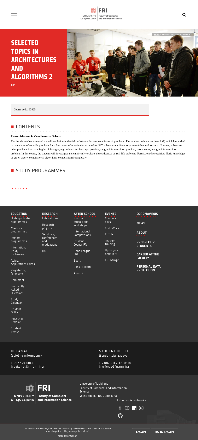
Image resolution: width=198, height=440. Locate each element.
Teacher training (110, 242)
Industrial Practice (17, 320)
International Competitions (82, 233)
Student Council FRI (81, 242)
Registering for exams (18, 272)
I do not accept (164, 432)
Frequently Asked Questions (17, 289)
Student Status (16, 330)
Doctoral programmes (19, 239)
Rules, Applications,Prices (23, 262)
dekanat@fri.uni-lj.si (29, 366)
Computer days (111, 220)
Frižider (109, 234)
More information (67, 435)
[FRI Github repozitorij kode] (120, 415)
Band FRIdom (82, 267)
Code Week (112, 228)
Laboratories (50, 218)
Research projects (48, 226)
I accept (141, 432)
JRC (44, 251)
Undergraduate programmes (20, 220)
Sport (77, 260)
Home (157, 34)
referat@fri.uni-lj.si (116, 366)
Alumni (78, 273)
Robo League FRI (82, 252)
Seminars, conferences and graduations (49, 239)
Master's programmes (19, 229)
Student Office (16, 310)
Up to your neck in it (111, 252)
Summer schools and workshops (81, 221)
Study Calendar (16, 301)
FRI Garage (112, 260)
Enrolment (17, 280)
